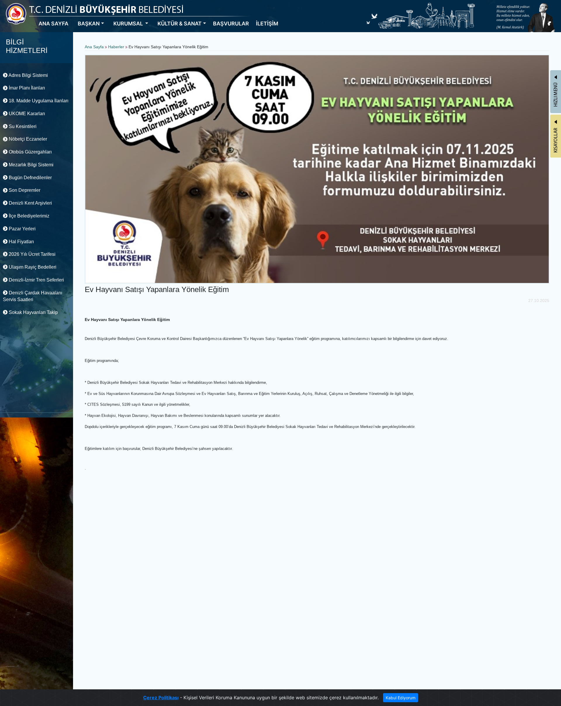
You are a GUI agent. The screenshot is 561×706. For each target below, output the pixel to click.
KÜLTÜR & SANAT (179, 23)
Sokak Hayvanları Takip (33, 312)
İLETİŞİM (267, 23)
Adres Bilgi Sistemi (28, 75)
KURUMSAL (128, 23)
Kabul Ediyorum (400, 697)
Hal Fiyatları (21, 241)
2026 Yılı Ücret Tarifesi (32, 254)
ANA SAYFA (53, 23)
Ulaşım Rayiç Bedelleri (32, 267)
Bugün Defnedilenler (30, 177)
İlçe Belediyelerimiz (28, 215)
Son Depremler (24, 190)
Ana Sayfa (94, 46)
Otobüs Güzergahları (30, 151)
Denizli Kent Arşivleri (30, 203)
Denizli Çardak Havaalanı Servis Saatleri (32, 296)
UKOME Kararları (26, 113)
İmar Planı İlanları (26, 87)
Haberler (116, 46)
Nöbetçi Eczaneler (27, 139)
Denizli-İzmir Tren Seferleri (36, 279)
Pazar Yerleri (22, 228)
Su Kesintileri (22, 126)
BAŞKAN (89, 23)
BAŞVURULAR (231, 23)
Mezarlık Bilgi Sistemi (30, 164)
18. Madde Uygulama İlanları (38, 100)
